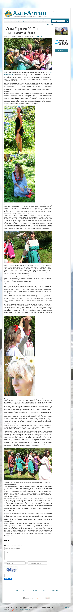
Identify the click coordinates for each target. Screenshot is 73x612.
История (37, 21)
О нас (16, 590)
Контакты (55, 590)
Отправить (8, 579)
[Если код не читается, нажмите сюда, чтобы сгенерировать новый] (11, 569)
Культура (31, 21)
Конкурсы (39, 36)
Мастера (50, 24)
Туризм (13, 21)
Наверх (67, 607)
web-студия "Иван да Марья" (22, 609)
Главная (7, 21)
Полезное (44, 590)
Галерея (43, 21)
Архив (25, 590)
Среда (18, 21)
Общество (24, 21)
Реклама (34, 590)
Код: (5, 572)
